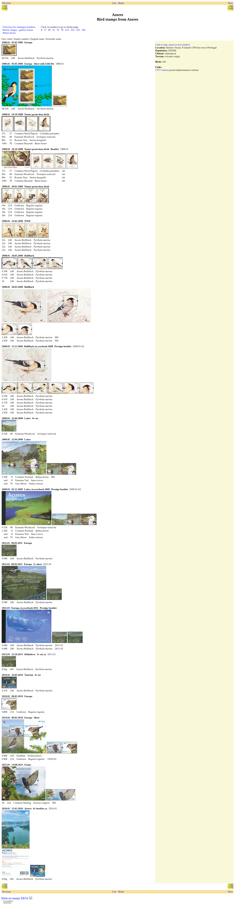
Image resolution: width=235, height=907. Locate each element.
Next (230, 3)
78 (62, 30)
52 (53, 30)
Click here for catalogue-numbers (18, 27)
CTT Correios (162, 70)
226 (78, 30)
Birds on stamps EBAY (15, 898)
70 (58, 30)
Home (121, 3)
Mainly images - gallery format (17, 30)
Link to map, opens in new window (172, 44)
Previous (6, 3)
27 (45, 30)
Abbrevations (9, 32)
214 (67, 30)
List (114, 3)
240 (83, 30)
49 (49, 30)
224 (72, 30)
